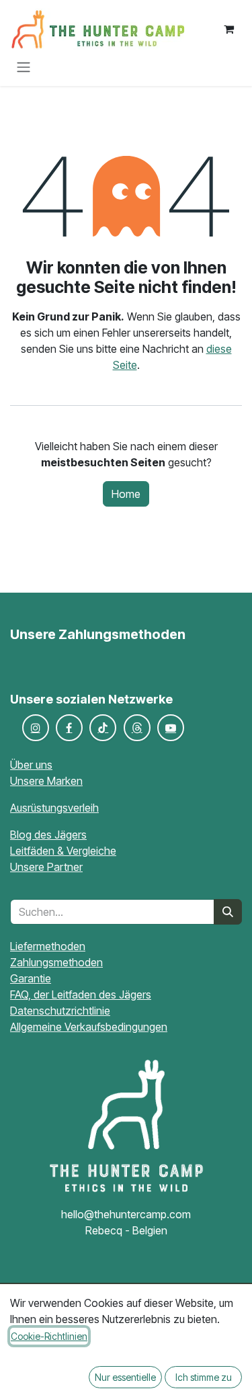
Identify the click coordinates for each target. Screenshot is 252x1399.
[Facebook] (69, 727)
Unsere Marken (46, 781)
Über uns (31, 764)
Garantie (30, 978)
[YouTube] (170, 727)
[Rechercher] (228, 912)
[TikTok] (102, 727)
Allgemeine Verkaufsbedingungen (88, 1026)
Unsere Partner (46, 867)
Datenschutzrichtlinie (60, 1010)
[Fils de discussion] (137, 727)
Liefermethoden (47, 946)
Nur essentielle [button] (125, 1377)
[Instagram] (35, 727)
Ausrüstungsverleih (54, 807)
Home (126, 494)
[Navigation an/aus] (23, 66)
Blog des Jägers (48, 834)
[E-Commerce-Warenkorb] (228, 28)
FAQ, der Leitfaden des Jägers (80, 994)
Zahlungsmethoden (56, 962)
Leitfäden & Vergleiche (63, 850)
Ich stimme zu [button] (203, 1377)
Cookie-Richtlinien (49, 1336)
